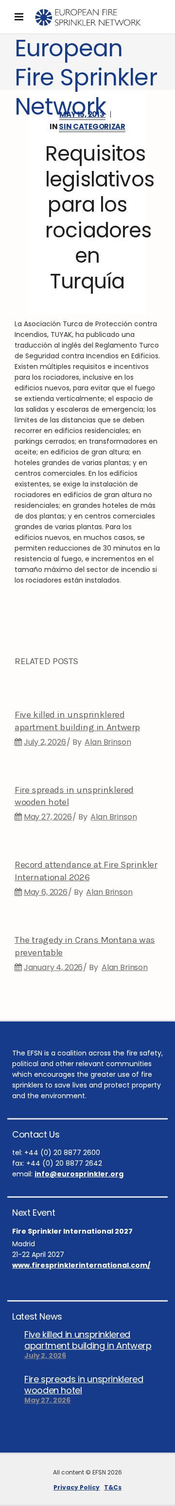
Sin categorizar (92, 126)
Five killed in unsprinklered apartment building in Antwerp (88, 1340)
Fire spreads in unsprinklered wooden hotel (83, 1384)
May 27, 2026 (48, 816)
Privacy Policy (76, 1487)
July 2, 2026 (45, 742)
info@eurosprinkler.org (79, 1174)
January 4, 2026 (53, 967)
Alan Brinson (108, 742)
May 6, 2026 (46, 892)
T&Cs (113, 1487)
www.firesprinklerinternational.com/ (81, 1265)
